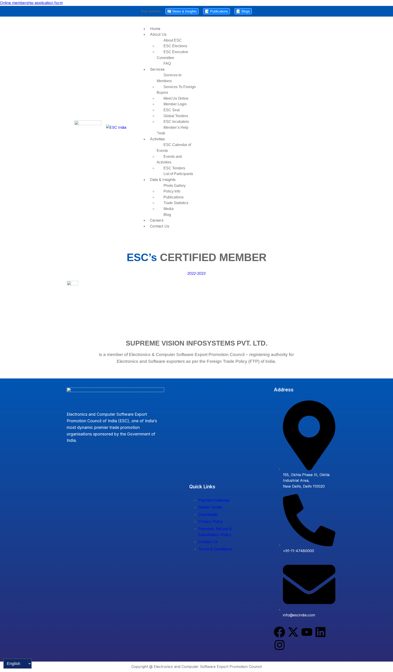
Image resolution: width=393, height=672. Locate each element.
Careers (157, 220)
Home (155, 28)
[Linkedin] (320, 632)
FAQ (167, 63)
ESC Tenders (174, 168)
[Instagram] (279, 645)
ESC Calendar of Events (174, 148)
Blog (167, 215)
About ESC (173, 40)
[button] (238, 34)
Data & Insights (163, 179)
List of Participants (178, 174)
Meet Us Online (176, 98)
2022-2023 (196, 273)
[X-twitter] (293, 632)
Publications (174, 197)
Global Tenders (176, 116)
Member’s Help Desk (172, 130)
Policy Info (172, 191)
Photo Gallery (175, 186)
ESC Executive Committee (172, 55)
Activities (157, 139)
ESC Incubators (176, 122)
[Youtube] (306, 632)
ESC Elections (175, 46)
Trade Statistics (176, 203)
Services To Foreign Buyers (176, 90)
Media (169, 209)
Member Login (175, 104)
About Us (158, 34)
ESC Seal (172, 110)
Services (157, 69)
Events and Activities (169, 159)
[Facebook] (279, 632)
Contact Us (159, 226)
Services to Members (169, 78)
